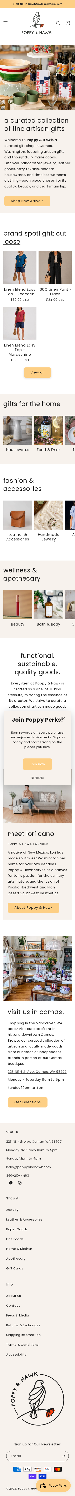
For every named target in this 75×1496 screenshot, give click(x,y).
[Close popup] (64, 718)
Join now (37, 764)
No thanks (37, 777)
